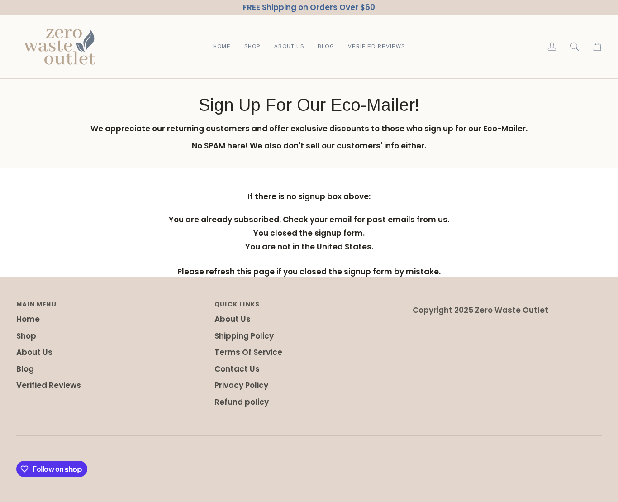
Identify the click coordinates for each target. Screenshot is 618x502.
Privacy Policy (241, 385)
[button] (252, 46)
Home (28, 319)
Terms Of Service (248, 352)
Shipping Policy (244, 335)
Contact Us (237, 368)
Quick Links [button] (237, 304)
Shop (26, 335)
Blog (25, 368)
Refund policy (241, 402)
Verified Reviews (48, 385)
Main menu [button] (36, 304)
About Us (34, 352)
